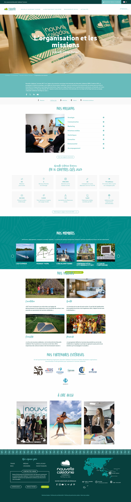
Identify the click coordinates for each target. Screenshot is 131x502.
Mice (11, 466)
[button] (125, 8)
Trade (12, 463)
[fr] (125, 2)
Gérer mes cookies (85, 495)
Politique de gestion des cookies (72, 495)
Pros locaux (40, 463)
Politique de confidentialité (57, 495)
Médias (25, 463)
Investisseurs (41, 466)
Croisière (26, 466)
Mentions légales (46, 495)
